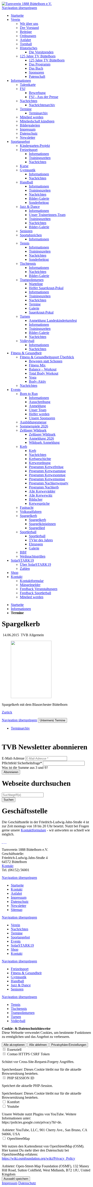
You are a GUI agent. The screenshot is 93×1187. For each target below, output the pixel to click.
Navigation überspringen (19, 8)
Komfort (13, 1102)
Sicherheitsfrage (22, 763)
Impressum (9, 1183)
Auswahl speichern (16, 1178)
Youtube (13, 1106)
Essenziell (14, 1049)
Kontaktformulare (33, 830)
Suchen (9, 799)
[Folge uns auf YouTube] (5, 842)
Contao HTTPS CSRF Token (28, 1054)
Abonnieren (11, 772)
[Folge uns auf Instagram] (4, 842)
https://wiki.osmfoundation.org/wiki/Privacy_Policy (38, 1158)
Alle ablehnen (38, 1044)
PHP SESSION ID (20, 1078)
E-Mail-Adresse (13, 758)
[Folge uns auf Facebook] (2, 842)
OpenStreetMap (18, 1138)
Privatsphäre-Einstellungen (68, 1044)
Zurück (7, 712)
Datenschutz (27, 1183)
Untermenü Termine (52, 720)
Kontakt (7, 866)
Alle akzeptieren (14, 1044)
